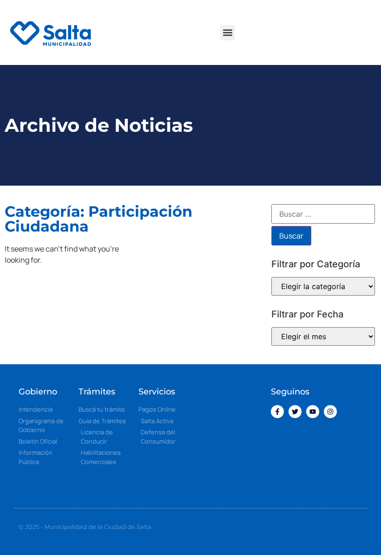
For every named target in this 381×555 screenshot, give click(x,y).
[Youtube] (312, 411)
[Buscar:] (323, 214)
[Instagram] (330, 411)
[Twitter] (295, 411)
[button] (227, 32)
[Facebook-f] (277, 411)
